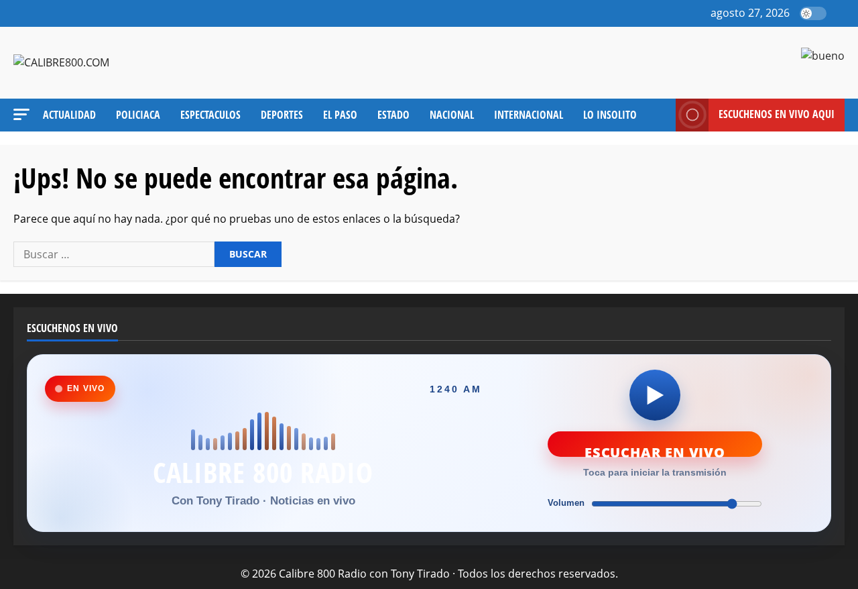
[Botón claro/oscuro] (813, 13)
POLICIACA (138, 114)
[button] (841, 13)
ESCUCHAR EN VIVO (655, 450)
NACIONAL (452, 114)
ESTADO (393, 114)
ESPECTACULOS (210, 114)
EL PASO (340, 114)
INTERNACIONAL (528, 114)
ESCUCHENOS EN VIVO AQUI (777, 114)
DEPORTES (282, 114)
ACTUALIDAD (69, 114)
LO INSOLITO (610, 114)
